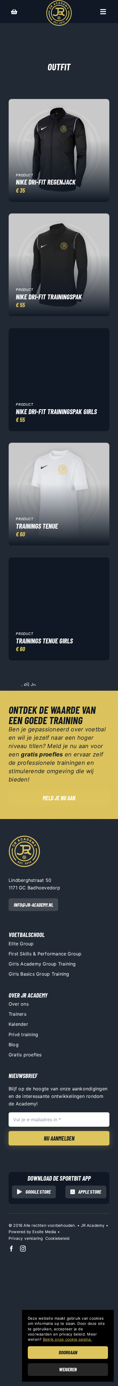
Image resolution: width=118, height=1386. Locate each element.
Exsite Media (44, 1231)
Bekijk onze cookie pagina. (67, 1339)
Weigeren (68, 1369)
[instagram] (23, 1249)
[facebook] (11, 1249)
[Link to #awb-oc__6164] (103, 11)
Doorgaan (68, 1352)
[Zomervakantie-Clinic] (24, 838)
